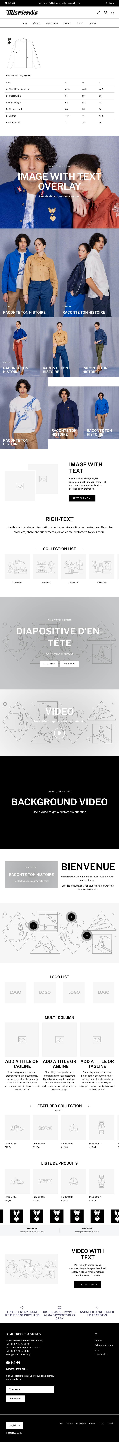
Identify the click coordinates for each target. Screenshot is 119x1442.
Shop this (49, 664)
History (67, 23)
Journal (92, 23)
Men (25, 23)
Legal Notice (101, 1354)
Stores (80, 23)
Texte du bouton (82, 498)
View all (59, 1111)
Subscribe (15, 1399)
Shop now (69, 664)
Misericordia (17, 1433)
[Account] (98, 12)
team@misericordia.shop (18, 1354)
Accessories (52, 23)
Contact (99, 1340)
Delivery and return (104, 1345)
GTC (97, 1349)
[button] (59, 733)
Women (36, 23)
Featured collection (59, 1106)
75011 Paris (25, 1340)
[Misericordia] (22, 13)
